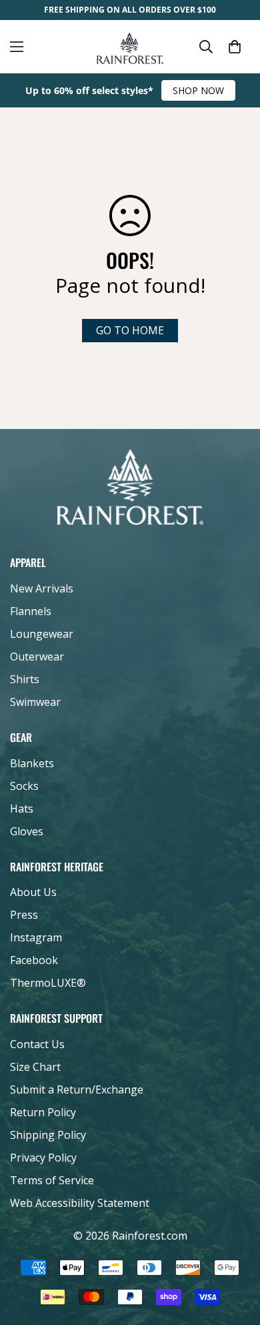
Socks (24, 786)
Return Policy (43, 1112)
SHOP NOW (198, 90)
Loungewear (41, 633)
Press (24, 914)
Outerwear (37, 656)
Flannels (30, 611)
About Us (33, 892)
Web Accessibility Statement (79, 1203)
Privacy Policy (43, 1157)
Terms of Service (52, 1180)
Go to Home (130, 330)
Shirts (24, 679)
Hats (21, 808)
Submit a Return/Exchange (76, 1089)
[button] (234, 46)
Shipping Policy (48, 1135)
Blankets (32, 763)
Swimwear (35, 702)
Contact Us (37, 1044)
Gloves (26, 831)
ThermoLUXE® (48, 982)
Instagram (36, 937)
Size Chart (35, 1066)
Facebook (34, 960)
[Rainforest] (130, 46)
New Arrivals (41, 588)
